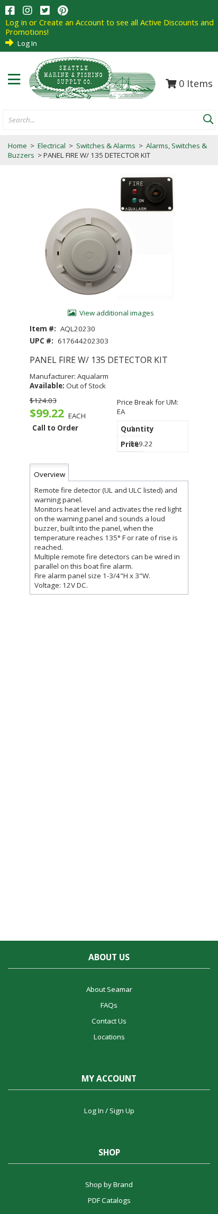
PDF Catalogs (109, 1200)
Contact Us (109, 1021)
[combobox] (103, 120)
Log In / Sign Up (109, 1110)
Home (17, 145)
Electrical (51, 145)
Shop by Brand (109, 1184)
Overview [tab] (49, 474)
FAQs (109, 1005)
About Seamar (109, 989)
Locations (109, 1036)
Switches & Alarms (106, 145)
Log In (27, 43)
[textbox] (97, 120)
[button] (208, 117)
